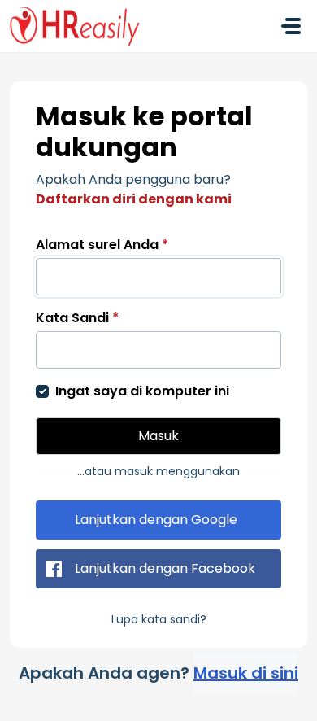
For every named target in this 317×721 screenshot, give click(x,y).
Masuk (158, 435)
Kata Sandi (77, 317)
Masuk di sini (245, 673)
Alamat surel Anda (102, 244)
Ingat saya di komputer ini (142, 391)
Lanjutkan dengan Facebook (165, 568)
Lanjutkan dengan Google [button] (156, 519)
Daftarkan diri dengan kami (134, 199)
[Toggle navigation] (291, 26)
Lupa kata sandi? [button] (158, 619)
